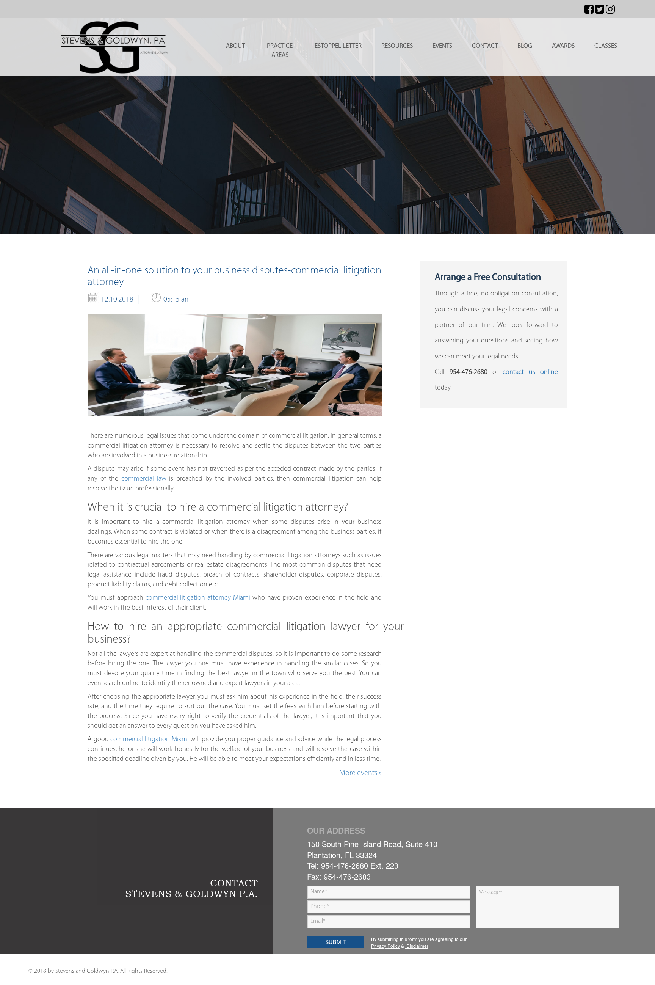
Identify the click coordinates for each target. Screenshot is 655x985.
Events (442, 46)
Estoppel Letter (338, 46)
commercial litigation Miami (149, 739)
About (235, 46)
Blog (524, 46)
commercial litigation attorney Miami (196, 598)
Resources (397, 46)
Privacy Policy (385, 946)
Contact (485, 46)
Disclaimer (416, 946)
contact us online (530, 372)
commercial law (143, 479)
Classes (605, 46)
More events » (360, 773)
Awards (563, 46)
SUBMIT (336, 942)
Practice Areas (280, 50)
